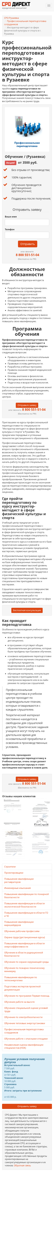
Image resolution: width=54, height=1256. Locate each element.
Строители (10, 866)
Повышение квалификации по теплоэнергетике (20, 979)
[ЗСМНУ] (13, 844)
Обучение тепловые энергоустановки (24, 1023)
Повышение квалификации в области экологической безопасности (24, 905)
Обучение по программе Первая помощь (26, 995)
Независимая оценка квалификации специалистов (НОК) (23, 1046)
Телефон (10, 229)
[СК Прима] (40, 844)
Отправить (27, 244)
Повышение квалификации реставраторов (19, 880)
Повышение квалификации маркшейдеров (19, 923)
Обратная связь (22, 1165)
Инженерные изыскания (17, 888)
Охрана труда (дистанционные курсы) (24, 937)
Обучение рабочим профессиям (21, 931)
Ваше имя (11, 216)
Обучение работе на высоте (19, 1001)
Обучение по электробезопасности (23, 1017)
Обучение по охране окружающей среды (26, 961)
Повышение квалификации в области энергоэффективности (24, 945)
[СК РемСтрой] (40, 813)
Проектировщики (13, 872)
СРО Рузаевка (11, 17)
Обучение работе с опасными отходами (26, 1038)
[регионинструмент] (13, 812)
